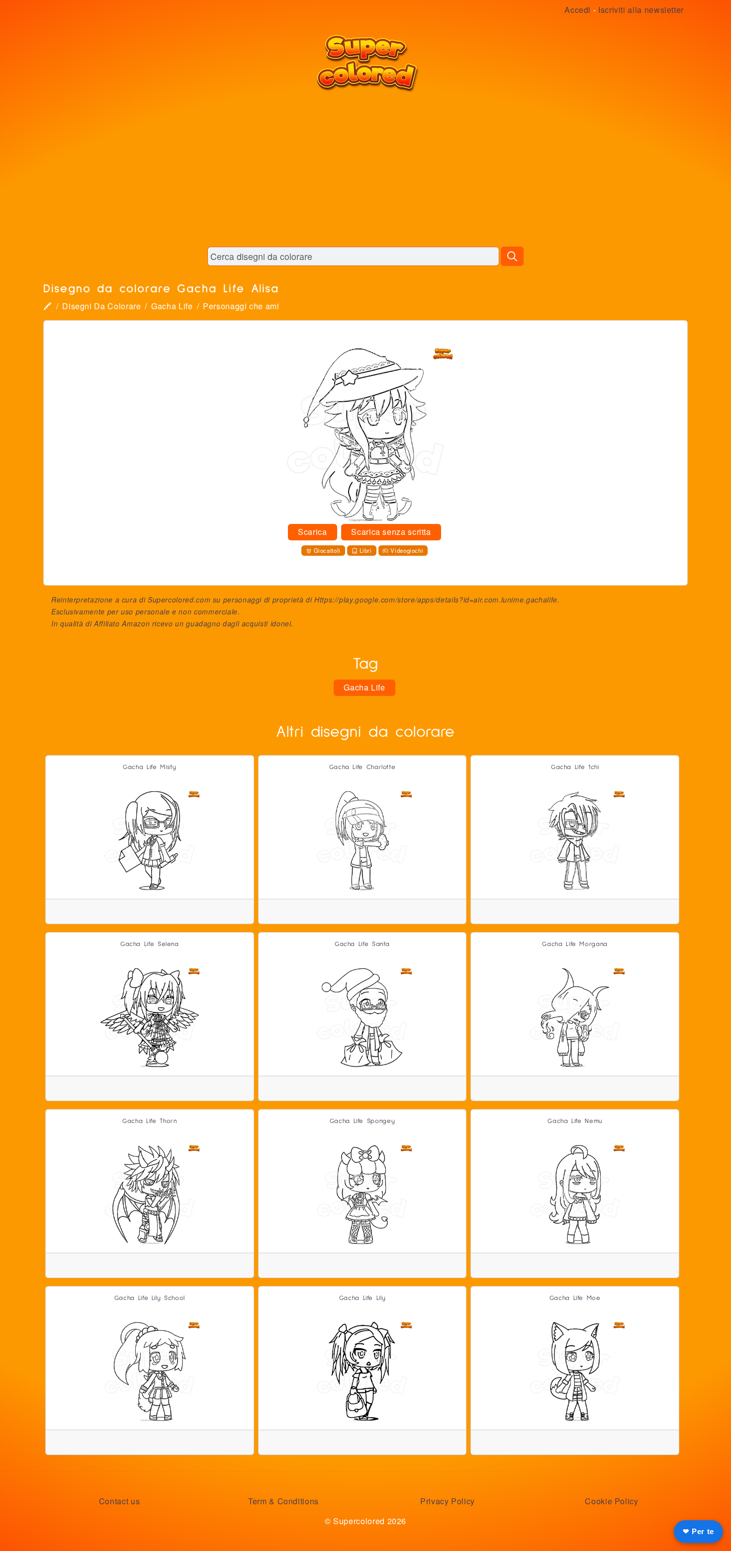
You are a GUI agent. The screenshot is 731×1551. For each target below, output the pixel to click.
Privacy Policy (447, 1501)
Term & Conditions (283, 1501)
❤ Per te (698, 1531)
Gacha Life (171, 306)
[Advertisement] (365, 169)
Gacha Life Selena (149, 944)
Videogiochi (406, 550)
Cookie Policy (611, 1501)
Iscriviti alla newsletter (641, 9)
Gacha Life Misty (149, 767)
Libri (366, 550)
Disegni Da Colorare (101, 306)
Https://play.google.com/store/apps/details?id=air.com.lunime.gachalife (435, 599)
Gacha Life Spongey (362, 1121)
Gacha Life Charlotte (362, 767)
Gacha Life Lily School (149, 1298)
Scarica (312, 531)
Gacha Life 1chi (575, 767)
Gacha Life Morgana (575, 944)
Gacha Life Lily (362, 1298)
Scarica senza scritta (391, 531)
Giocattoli (327, 550)
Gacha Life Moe (575, 1298)
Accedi (577, 9)
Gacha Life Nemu (575, 1121)
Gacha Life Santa (362, 944)
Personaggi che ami (241, 306)
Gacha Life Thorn (149, 1121)
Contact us (119, 1501)
